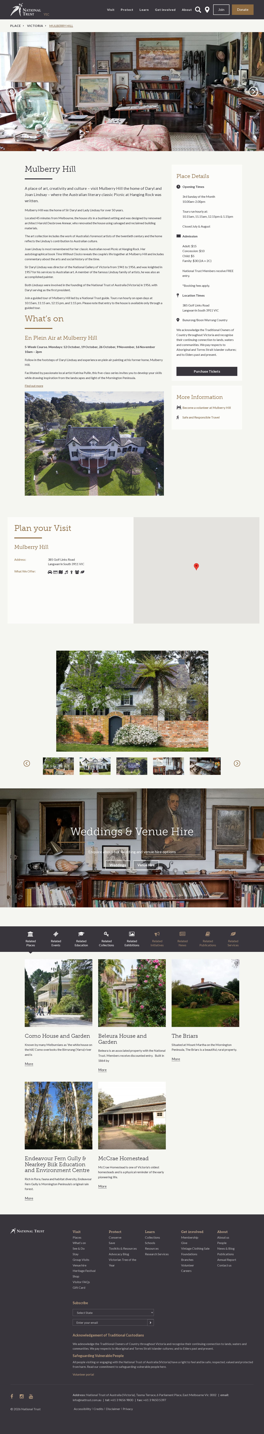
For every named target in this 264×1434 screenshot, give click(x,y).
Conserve (115, 1237)
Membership (189, 1237)
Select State (207, 10)
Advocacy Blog (119, 1254)
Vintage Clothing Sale (195, 1248)
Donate (243, 9)
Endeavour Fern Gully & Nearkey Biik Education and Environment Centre (57, 1164)
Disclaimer (113, 1409)
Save (112, 1243)
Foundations (189, 1254)
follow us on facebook (12, 1396)
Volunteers (71, 572)
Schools (150, 1243)
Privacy (128, 1409)
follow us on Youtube (31, 1396)
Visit (111, 9)
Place (15, 25)
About (187, 9)
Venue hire (79, 1265)
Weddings (118, 865)
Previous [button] (11, 91)
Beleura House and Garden (122, 1039)
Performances (66, 572)
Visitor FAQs (81, 1282)
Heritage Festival (84, 1270)
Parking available (50, 572)
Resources (152, 1248)
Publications (225, 1254)
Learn (144, 9)
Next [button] (253, 91)
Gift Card (79, 1287)
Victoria (35, 25)
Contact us (224, 1265)
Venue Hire (146, 865)
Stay (75, 1254)
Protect (127, 9)
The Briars (185, 1036)
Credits (98, 1409)
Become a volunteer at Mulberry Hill (206, 407)
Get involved (165, 9)
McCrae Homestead (123, 1158)
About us (223, 1237)
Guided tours (60, 572)
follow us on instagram (22, 1396)
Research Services (157, 1254)
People (222, 1243)
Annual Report (226, 1259)
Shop (55, 572)
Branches (187, 1259)
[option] (132, 91)
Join (221, 9)
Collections (152, 1237)
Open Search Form (198, 10)
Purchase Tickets (207, 371)
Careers (186, 1270)
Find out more (34, 386)
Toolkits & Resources (123, 1248)
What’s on (79, 1243)
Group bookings (77, 572)
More (29, 1064)
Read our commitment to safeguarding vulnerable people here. (126, 1366)
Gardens (82, 572)
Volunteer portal (83, 1374)
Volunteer (187, 1265)
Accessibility (82, 1409)
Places (77, 1237)
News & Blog (226, 1248)
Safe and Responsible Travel (201, 417)
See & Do (79, 1248)
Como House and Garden (57, 1036)
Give (184, 1243)
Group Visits (81, 1259)
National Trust (33, 9)
